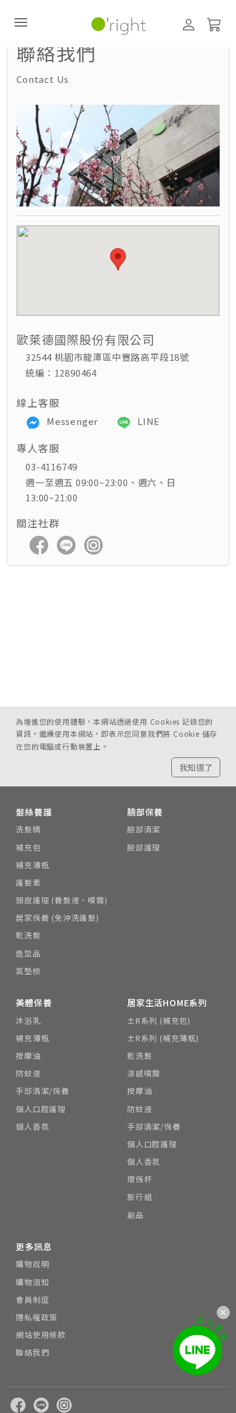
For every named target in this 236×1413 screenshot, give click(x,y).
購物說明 (32, 1264)
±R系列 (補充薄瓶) (163, 1038)
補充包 (28, 847)
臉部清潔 (143, 829)
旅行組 (139, 1196)
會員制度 (32, 1299)
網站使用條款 (41, 1334)
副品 (135, 1214)
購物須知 (32, 1282)
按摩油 (28, 1055)
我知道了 (196, 767)
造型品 (28, 953)
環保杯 (139, 1179)
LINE (147, 421)
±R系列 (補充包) (159, 1020)
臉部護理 (143, 847)
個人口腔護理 (41, 1109)
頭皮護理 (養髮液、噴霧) (61, 900)
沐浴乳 (28, 1020)
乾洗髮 (28, 935)
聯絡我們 (32, 1352)
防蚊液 (28, 1073)
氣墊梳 (28, 971)
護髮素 (28, 882)
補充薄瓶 (32, 865)
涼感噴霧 (143, 1073)
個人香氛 (32, 1126)
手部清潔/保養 (43, 1090)
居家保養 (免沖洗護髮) (57, 917)
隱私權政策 (36, 1317)
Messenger (71, 421)
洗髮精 (28, 829)
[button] (118, 259)
